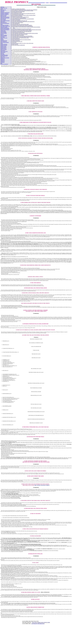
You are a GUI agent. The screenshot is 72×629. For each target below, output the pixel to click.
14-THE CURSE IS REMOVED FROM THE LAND (19, 20)
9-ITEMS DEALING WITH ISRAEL (17, 16)
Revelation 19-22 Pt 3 (3, 48)
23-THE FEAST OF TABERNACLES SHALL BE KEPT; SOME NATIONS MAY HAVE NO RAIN (26, 29)
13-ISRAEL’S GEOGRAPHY (16, 19)
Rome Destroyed (3, 50)
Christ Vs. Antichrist (3, 19)
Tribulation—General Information (5, 57)
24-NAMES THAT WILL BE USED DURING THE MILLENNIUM (22, 30)
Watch (1, 63)
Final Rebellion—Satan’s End (4, 25)
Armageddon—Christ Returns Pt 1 (5, 12)
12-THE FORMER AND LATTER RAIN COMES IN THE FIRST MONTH (23, 18)
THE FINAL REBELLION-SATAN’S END (41, 622)
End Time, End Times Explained (5, 23)
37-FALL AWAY (14, 42)
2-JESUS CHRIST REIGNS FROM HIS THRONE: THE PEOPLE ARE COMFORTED (24, 9)
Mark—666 (2, 34)
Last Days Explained (3, 31)
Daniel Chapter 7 (3, 21)
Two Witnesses (2, 62)
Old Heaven (2, 39)
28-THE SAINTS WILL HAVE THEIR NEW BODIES (19, 34)
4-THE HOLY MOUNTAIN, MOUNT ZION (18, 11)
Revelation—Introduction (4, 44)
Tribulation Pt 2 (3, 59)
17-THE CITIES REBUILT (16, 23)
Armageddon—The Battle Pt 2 (5, 13)
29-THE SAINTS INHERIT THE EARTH (18, 35)
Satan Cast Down (3, 52)
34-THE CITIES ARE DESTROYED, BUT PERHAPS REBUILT (21, 39)
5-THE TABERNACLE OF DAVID (17, 12)
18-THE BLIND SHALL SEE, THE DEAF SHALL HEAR (20, 24)
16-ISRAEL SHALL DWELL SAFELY (17, 22)
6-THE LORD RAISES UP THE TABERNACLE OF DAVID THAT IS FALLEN (23, 13)
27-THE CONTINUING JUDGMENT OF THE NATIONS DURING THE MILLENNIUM (25, 33)
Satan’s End (2, 53)
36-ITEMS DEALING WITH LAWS (17, 41)
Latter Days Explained (3, 32)
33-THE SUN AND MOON (16, 38)
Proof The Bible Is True (4, 41)
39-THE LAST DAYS (15, 44)
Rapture (2, 43)
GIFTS (14, 27)
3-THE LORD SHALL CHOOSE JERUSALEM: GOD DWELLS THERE (22, 10)
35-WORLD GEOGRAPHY (16, 40)
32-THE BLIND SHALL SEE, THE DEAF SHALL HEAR (20, 37)
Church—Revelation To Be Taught (5, 20)
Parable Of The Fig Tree (4, 40)
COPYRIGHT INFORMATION (37, 623)
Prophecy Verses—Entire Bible (5, 42)
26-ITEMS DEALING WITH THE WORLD (18, 32)
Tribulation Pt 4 (3, 61)
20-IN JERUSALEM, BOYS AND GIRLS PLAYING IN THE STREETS (22, 26)
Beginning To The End (4, 15)
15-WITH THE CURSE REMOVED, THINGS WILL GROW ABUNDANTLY (23, 21)
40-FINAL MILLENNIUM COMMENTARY (18, 45)
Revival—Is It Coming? (4, 49)
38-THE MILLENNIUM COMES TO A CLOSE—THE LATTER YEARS (22, 43)
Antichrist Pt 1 (2, 10)
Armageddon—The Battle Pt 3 (5, 14)
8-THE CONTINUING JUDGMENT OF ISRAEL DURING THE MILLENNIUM (23, 15)
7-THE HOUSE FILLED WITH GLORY (17, 14)
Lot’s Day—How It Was (4, 33)
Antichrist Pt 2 (2, 11)
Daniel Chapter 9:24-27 (4, 22)
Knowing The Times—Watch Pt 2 (5, 29)
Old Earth (2, 38)
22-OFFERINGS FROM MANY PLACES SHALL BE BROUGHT (21, 28)
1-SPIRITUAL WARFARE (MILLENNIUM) (18, 8)
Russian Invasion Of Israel (4, 51)
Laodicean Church (3, 30)
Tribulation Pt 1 (3, 58)
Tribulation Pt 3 (3, 60)
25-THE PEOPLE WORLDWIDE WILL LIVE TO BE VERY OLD (21, 31)
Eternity (2, 24)
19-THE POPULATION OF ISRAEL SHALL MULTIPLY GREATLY (22, 25)
